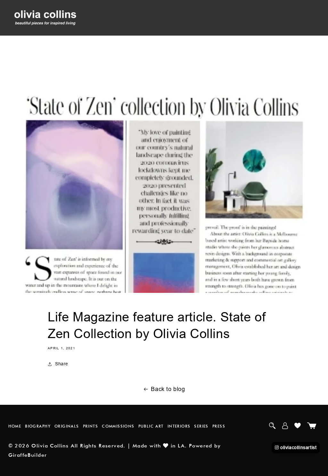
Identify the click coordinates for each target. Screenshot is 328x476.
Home (14, 426)
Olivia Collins (50, 446)
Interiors (179, 426)
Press (218, 426)
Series (201, 426)
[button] (132, 141)
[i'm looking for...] (102, 141)
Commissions (118, 426)
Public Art (151, 426)
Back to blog (168, 389)
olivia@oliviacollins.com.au (129, 169)
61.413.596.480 (123, 153)
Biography (38, 426)
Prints (90, 426)
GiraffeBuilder (27, 455)
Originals (66, 426)
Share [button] (61, 363)
